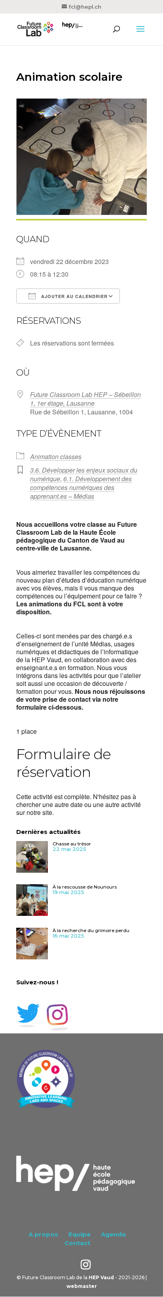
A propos (43, 1234)
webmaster (81, 1286)
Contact (77, 1243)
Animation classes (56, 456)
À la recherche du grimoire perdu (91, 930)
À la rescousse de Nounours (85, 887)
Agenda (113, 1234)
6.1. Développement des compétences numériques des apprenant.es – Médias (81, 487)
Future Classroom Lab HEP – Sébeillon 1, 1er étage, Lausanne (85, 399)
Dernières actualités (48, 832)
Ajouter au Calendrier (74, 296)
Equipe (79, 1234)
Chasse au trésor (72, 844)
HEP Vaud (101, 1277)
